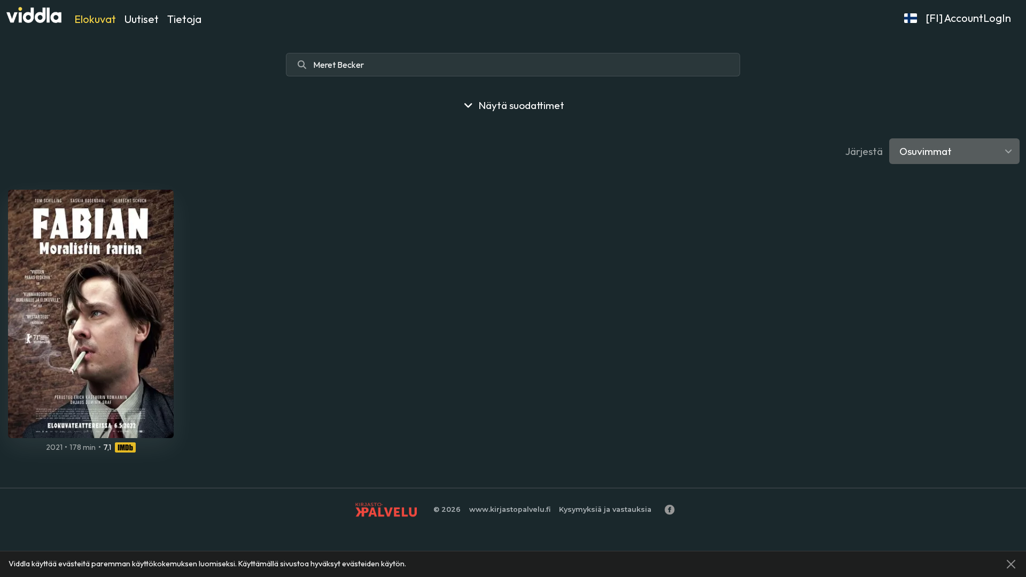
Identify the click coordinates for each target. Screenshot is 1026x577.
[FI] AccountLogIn (968, 18)
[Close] (1011, 564)
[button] (910, 18)
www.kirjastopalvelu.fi (509, 509)
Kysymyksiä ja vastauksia (605, 509)
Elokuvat (95, 19)
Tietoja (184, 19)
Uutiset (142, 19)
